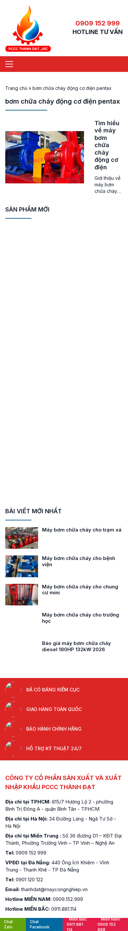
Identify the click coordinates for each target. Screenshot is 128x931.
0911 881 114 (77, 924)
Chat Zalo (8, 924)
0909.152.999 (68, 899)
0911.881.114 (63, 909)
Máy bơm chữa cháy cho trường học (80, 618)
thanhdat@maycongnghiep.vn (54, 889)
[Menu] (9, 64)
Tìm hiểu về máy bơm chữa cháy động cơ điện (107, 145)
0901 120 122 (29, 879)
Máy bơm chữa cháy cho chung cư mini (80, 590)
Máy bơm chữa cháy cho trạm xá (81, 530)
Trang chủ (16, 88)
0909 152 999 (97, 23)
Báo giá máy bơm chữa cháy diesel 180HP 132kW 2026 (76, 646)
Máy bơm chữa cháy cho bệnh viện (78, 561)
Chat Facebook (40, 924)
